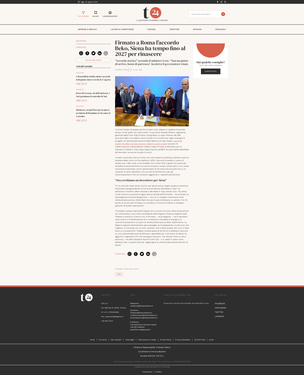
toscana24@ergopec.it (114, 316)
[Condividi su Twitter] (93, 53)
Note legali (130, 340)
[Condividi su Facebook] (87, 53)
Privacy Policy (165, 340)
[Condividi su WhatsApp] (81, 53)
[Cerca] (223, 14)
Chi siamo (103, 340)
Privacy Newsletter (182, 340)
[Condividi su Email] (105, 53)
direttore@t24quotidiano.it (141, 313)
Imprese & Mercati (87, 29)
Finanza (151, 29)
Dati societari (116, 340)
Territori (174, 29)
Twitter (219, 312)
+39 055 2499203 (137, 327)
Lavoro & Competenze (122, 29)
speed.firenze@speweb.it (140, 330)
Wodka (159, 372)
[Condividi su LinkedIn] (99, 53)
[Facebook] (217, 2)
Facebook (220, 303)
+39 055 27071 (107, 321)
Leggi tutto (80, 83)
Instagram (220, 308)
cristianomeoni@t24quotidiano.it (143, 315)
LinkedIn (219, 316)
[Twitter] (225, 2)
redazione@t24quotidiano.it (141, 306)
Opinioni (197, 29)
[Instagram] (221, 2)
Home (92, 340)
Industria (81, 41)
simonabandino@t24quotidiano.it (143, 318)
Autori (211, 340)
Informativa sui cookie (147, 340)
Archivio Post (199, 340)
